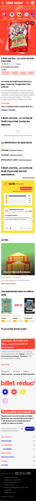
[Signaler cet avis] (10, 228)
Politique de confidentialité (12, 480)
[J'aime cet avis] (7, 228)
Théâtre (21, 354)
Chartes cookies (8, 485)
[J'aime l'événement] (32, 23)
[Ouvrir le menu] (3, 3)
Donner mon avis (26, 188)
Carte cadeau (6, 453)
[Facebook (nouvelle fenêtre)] (5, 392)
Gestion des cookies (10, 492)
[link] (4, 15)
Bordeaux (23, 356)
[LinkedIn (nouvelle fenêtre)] (5, 401)
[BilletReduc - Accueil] (14, 3)
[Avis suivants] (31, 219)
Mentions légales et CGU (11, 482)
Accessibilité (7, 490)
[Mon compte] (32, 3)
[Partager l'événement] (27, 23)
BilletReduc (5, 371)
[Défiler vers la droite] (34, 16)
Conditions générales (10, 477)
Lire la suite (5, 103)
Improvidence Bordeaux (10, 67)
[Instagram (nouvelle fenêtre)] (23, 392)
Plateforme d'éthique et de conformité (15, 487)
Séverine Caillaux (16, 150)
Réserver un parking (8, 283)
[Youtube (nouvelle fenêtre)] (14, 392)
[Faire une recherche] (27, 3)
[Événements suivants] (34, 310)
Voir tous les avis (28, 178)
